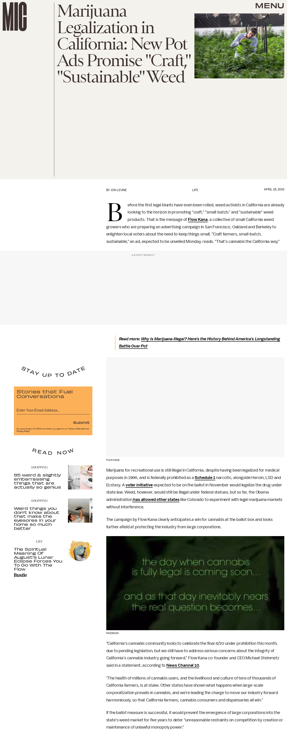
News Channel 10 (182, 665)
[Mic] (15, 16)
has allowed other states (155, 499)
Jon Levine (119, 190)
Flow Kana (198, 219)
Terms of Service (76, 429)
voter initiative (139, 485)
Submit (81, 422)
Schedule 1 (205, 477)
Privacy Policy (23, 431)
